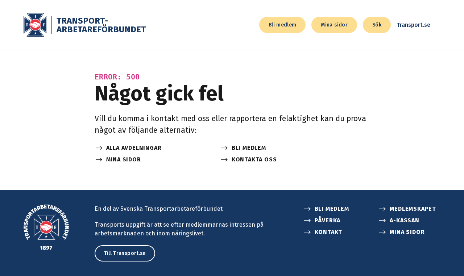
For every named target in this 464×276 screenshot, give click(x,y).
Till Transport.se (125, 253)
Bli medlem (283, 25)
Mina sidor (334, 25)
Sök (376, 25)
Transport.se (413, 24)
